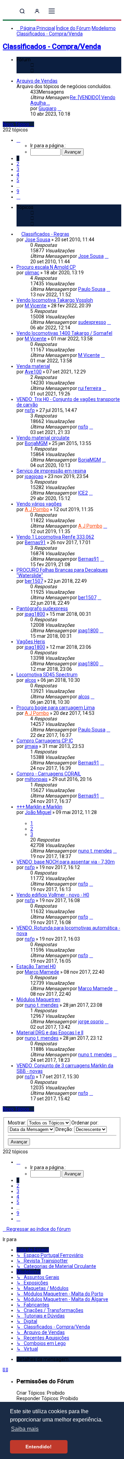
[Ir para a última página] (106, 256)
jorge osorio (91, 1021)
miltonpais (36, 779)
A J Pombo (37, 509)
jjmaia (31, 746)
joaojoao (34, 476)
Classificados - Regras (45, 234)
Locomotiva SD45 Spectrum (47, 674)
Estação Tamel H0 (36, 966)
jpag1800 (35, 614)
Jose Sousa (37, 239)
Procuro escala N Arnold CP (46, 267)
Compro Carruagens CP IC (45, 740)
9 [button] (18, 191)
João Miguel (38, 812)
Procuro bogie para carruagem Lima (56, 707)
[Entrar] (37, 11)
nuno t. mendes (95, 851)
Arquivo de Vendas (37, 81)
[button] (18, 140)
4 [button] (18, 175)
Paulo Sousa (91, 289)
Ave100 (33, 371)
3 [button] (18, 169)
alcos (30, 680)
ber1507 (34, 581)
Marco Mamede (42, 972)
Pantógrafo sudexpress (42, 608)
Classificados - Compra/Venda (52, 46)
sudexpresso (92, 322)
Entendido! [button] (38, 1446)
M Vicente (35, 305)
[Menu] (51, 11)
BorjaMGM (36, 443)
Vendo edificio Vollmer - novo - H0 (53, 895)
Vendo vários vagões (39, 504)
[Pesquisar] (22, 11)
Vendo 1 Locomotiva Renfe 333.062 (55, 537)
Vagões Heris (31, 641)
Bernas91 (35, 542)
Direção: (64, 1129)
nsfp (30, 410)
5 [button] (18, 180)
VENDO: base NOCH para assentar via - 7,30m (66, 862)
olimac (32, 272)
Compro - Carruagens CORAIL (49, 773)
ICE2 (83, 493)
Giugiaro (47, 108)
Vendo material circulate (43, 438)
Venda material (33, 366)
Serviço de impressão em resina (51, 471)
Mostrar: (17, 1122)
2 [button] (18, 164)
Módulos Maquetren (38, 999)
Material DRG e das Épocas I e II (50, 1032)
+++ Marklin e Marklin (39, 807)
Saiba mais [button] (25, 1429)
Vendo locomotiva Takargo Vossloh (55, 300)
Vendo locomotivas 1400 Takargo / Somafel (64, 333)
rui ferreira (89, 388)
